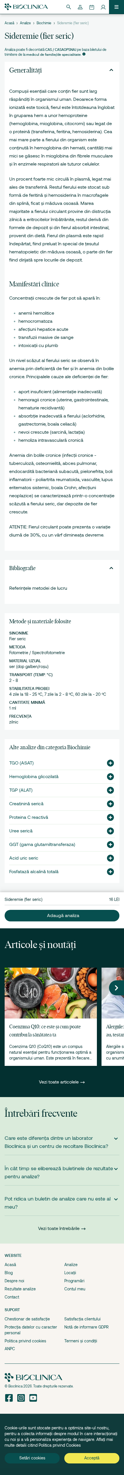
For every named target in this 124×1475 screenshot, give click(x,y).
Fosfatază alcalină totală (34, 871)
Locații (70, 1272)
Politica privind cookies (25, 1341)
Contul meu (74, 1289)
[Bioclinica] (26, 6)
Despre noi (14, 1281)
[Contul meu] (103, 7)
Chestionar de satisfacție (27, 1319)
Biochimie (44, 23)
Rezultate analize (20, 1289)
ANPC (10, 1348)
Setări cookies (32, 1458)
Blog (9, 1272)
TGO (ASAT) (21, 763)
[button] (108, 763)
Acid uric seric (23, 858)
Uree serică (21, 831)
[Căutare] (68, 7)
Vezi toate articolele (59, 1082)
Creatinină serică (26, 803)
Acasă (9, 23)
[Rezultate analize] (80, 7)
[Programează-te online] (91, 7)
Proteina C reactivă (28, 817)
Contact (12, 1297)
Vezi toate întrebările (59, 1228)
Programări (74, 1281)
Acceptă (91, 1458)
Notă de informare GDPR (86, 1327)
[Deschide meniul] (116, 7)
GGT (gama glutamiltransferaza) (42, 844)
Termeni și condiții (80, 1341)
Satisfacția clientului (82, 1319)
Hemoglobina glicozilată (34, 776)
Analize (25, 23)
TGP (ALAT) (21, 790)
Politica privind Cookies (60, 1445)
